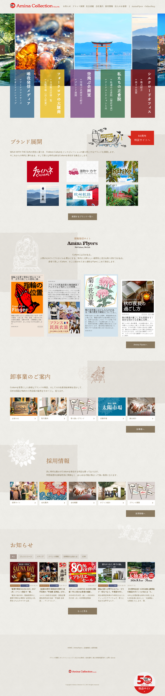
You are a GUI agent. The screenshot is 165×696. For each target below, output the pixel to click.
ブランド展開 (78, 6)
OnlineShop (150, 6)
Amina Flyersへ (140, 345)
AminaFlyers (137, 6)
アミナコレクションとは (106, 95)
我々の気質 (136, 87)
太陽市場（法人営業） (45, 94)
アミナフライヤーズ (20, 92)
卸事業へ (140, 429)
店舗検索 (87, 648)
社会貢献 (90, 6)
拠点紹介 (141, 86)
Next (162, 50)
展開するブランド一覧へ (82, 217)
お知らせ (67, 6)
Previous (2, 50)
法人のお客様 (120, 6)
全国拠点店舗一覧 (51, 91)
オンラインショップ (15, 92)
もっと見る (82, 611)
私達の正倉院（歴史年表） (111, 96)
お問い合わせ (111, 658)
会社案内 (99, 6)
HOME (70, 648)
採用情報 (109, 6)
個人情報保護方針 (99, 658)
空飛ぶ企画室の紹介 (81, 92)
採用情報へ (140, 513)
